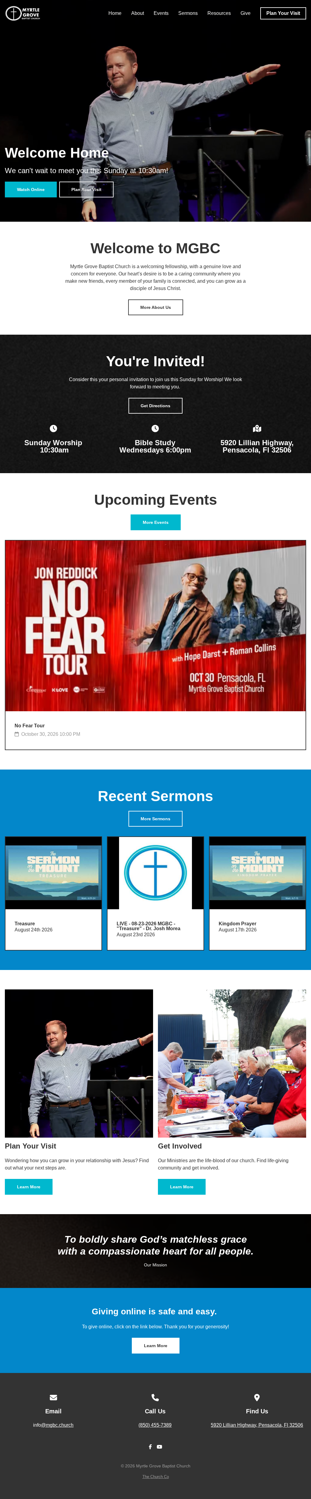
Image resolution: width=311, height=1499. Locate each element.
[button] (53, 893)
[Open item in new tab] (53, 893)
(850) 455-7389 (155, 1425)
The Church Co (155, 1476)
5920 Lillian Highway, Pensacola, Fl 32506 (257, 1425)
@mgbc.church (57, 1425)
